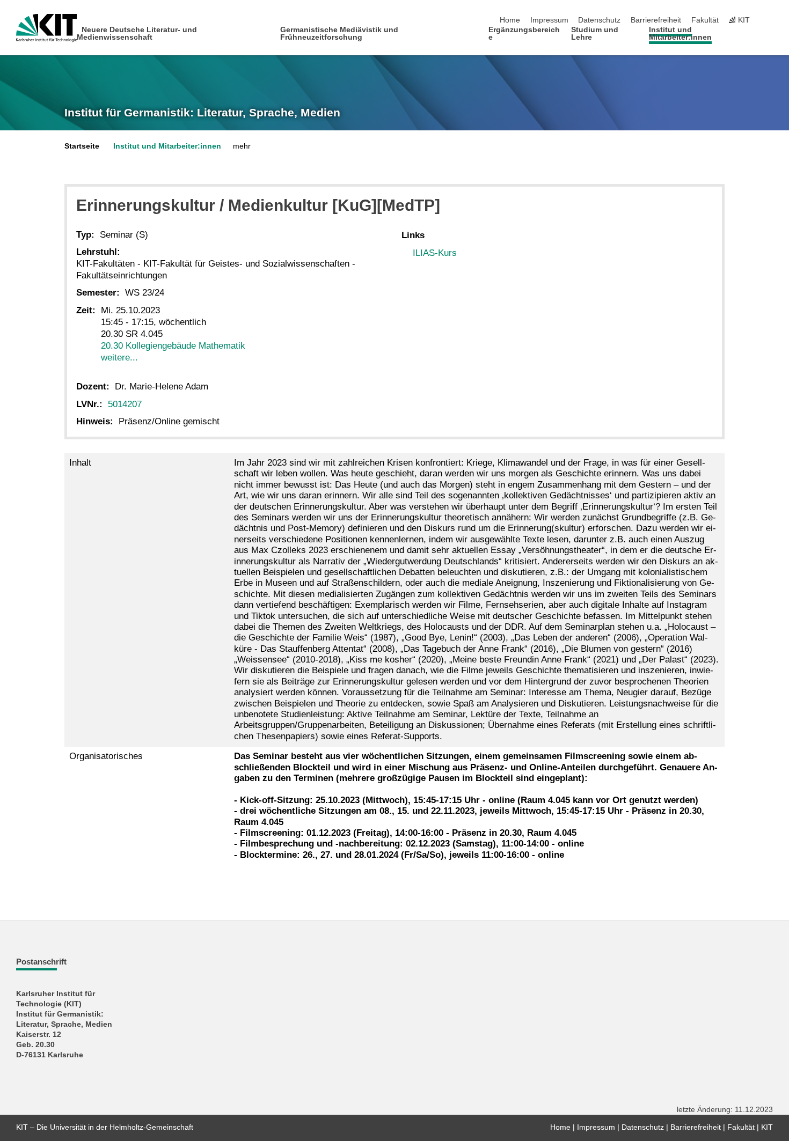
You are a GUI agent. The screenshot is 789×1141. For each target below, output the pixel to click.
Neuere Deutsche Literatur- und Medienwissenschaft (137, 33)
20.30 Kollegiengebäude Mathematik (173, 346)
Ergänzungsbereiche (524, 33)
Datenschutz (599, 20)
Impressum (549, 20)
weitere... (119, 357)
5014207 (125, 404)
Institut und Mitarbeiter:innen (680, 33)
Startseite (81, 146)
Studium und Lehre (594, 33)
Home (510, 20)
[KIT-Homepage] (46, 28)
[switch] (769, 20)
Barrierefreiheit (656, 20)
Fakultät (705, 20)
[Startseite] (769, 36)
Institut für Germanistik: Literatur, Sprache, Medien (202, 112)
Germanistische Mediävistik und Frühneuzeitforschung (339, 33)
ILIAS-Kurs (435, 253)
